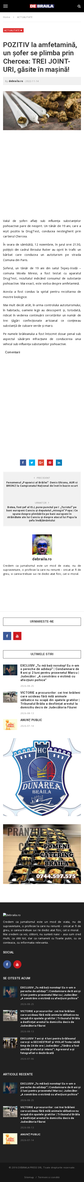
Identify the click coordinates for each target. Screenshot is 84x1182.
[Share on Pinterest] (50, 463)
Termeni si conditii (49, 1177)
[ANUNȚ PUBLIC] (10, 724)
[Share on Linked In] (59, 463)
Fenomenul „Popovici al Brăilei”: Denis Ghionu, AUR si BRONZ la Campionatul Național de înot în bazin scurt (42, 484)
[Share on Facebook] (23, 463)
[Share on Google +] (41, 463)
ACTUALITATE (12, 30)
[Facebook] (7, 636)
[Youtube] (17, 636)
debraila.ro (16, 81)
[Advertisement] (42, 176)
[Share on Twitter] (32, 463)
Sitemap (29, 1177)
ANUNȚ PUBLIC (31, 720)
